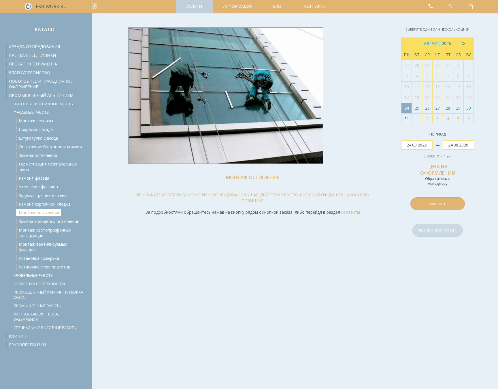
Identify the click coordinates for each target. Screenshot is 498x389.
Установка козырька (39, 258)
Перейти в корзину (450, 190)
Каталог (46, 29)
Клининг (19, 336)
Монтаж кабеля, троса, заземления (36, 316)
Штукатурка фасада (38, 138)
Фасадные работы (31, 112)
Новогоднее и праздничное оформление (41, 83)
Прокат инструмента (33, 64)
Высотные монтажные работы (43, 103)
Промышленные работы (37, 305)
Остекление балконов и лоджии (50, 146)
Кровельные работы (33, 275)
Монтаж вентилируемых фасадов (43, 246)
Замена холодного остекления (49, 221)
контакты (350, 212)
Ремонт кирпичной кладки (44, 204)
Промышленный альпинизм (41, 95)
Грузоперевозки (27, 344)
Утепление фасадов (38, 186)
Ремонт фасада (34, 178)
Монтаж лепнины (36, 120)
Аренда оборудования (34, 46)
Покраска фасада (36, 129)
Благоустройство (29, 72)
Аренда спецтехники (32, 55)
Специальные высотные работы (45, 327)
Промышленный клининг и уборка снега (48, 295)
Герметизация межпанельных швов (48, 166)
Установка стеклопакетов (44, 267)
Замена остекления (38, 155)
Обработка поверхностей (39, 283)
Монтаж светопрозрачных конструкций (45, 232)
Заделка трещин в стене (43, 195)
